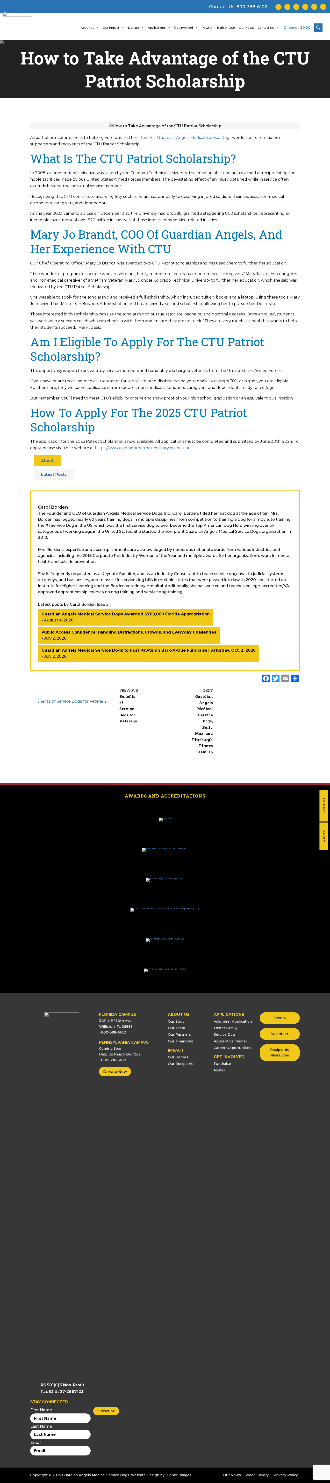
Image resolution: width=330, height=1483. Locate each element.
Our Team (176, 1028)
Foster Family (225, 1028)
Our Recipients (181, 1064)
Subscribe (106, 1411)
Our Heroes (178, 1057)
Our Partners (179, 1034)
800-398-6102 (252, 6)
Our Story (176, 1021)
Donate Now (115, 1071)
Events (279, 1018)
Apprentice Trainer (230, 1041)
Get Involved (183, 27)
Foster (219, 1070)
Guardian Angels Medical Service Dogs (194, 137)
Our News (246, 27)
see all (104, 604)
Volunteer (279, 1034)
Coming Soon (110, 1048)
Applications (156, 27)
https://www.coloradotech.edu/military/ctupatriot (142, 448)
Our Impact (111, 27)
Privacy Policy (285, 1475)
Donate (324, 806)
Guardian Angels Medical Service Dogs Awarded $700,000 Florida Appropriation (126, 614)
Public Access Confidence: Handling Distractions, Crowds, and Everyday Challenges (129, 632)
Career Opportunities (232, 1048)
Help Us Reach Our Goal (120, 1054)
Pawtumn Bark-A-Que (218, 27)
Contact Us (266, 27)
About (47, 460)
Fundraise (222, 1064)
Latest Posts (54, 474)
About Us (87, 27)
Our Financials (180, 1041)
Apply (324, 836)
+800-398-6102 (112, 1032)
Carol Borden (53, 507)
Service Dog (224, 1034)
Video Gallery (257, 1475)
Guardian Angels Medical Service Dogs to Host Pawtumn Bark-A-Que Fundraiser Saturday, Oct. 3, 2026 (149, 650)
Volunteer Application (233, 1021)
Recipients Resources (279, 1053)
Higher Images (178, 1475)
